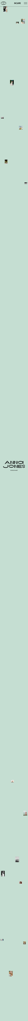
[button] (25, 3)
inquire (17, 3)
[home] (3, 3)
